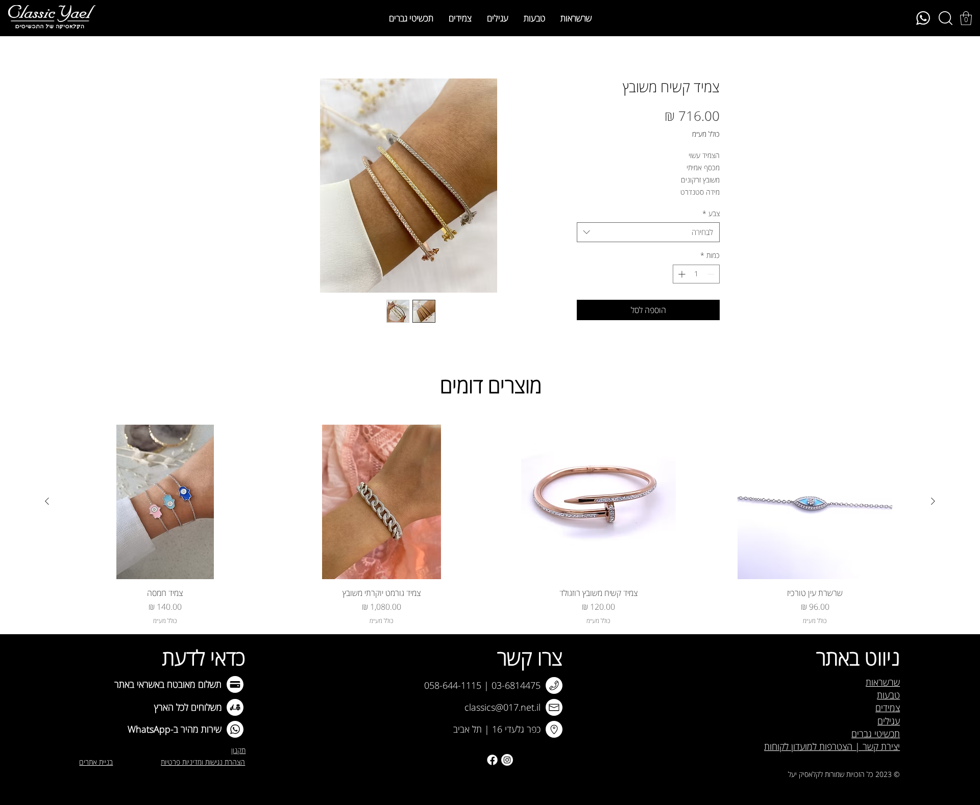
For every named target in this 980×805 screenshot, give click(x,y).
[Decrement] (711, 274)
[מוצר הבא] (47, 501)
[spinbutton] (696, 274)
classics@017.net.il (502, 707)
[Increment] (680, 274)
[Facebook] (492, 760)
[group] (490, 525)
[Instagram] (507, 760)
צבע (711, 213)
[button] (966, 18)
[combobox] (648, 232)
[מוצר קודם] (933, 501)
